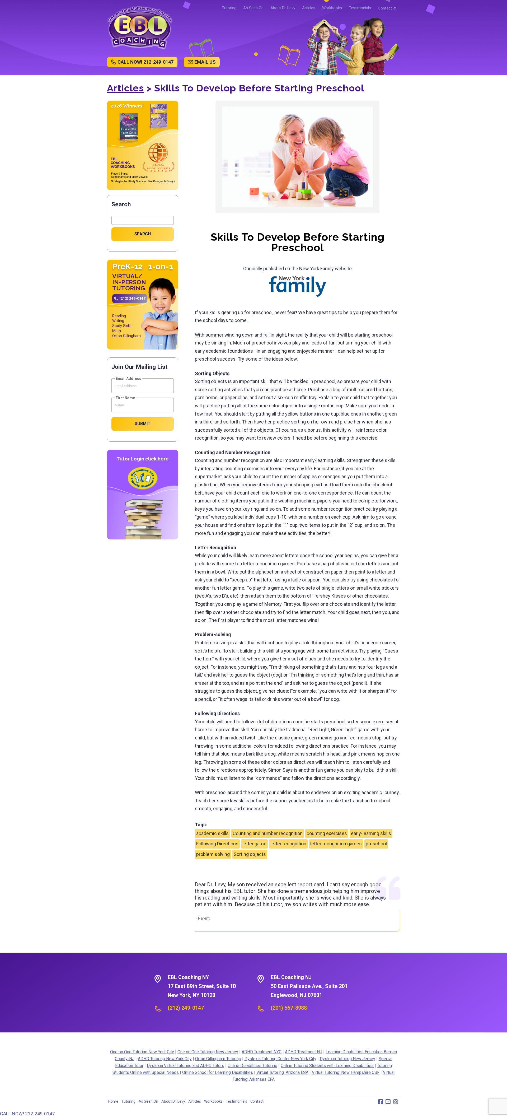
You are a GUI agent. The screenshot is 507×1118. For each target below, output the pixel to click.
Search (121, 204)
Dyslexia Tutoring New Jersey (347, 1058)
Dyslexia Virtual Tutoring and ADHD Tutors (185, 1065)
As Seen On (148, 1101)
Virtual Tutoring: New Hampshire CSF (345, 1072)
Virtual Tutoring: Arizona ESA (282, 1072)
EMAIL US (205, 62)
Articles (125, 88)
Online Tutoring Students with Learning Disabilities (327, 1065)
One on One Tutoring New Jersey (207, 1051)
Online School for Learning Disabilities (217, 1072)
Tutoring (128, 1101)
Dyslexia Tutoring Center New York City (280, 1058)
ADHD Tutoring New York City (165, 1058)
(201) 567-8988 (289, 1008)
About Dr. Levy (173, 1101)
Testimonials (236, 1101)
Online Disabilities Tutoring (252, 1065)
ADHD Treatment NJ (303, 1051)
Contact (257, 1101)
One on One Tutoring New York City (142, 1051)
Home (113, 1101)
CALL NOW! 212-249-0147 (145, 62)
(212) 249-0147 (132, 298)
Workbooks (213, 1101)
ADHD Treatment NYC (261, 1051)
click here (157, 459)
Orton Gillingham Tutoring (218, 1058)
